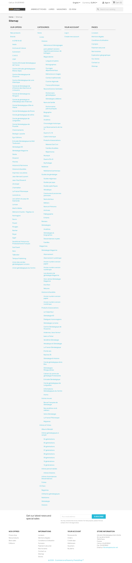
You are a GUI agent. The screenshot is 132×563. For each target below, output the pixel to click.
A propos (95, 44)
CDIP (14, 59)
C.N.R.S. (15, 56)
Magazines (62, 9)
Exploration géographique (101, 55)
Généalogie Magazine (20, 151)
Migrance (47, 421)
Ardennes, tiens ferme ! (52, 333)
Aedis (14, 44)
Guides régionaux (50, 179)
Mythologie (48, 163)
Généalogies (46, 225)
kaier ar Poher (49, 336)
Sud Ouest (16, 247)
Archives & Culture (19, 48)
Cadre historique (50, 137)
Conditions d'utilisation (100, 40)
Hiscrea (15, 162)
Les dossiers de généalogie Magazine (51, 274)
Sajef (14, 238)
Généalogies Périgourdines (49, 369)
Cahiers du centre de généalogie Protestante (52, 375)
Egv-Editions (17, 137)
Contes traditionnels (53, 78)
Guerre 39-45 (48, 159)
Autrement (16, 52)
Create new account (71, 37)
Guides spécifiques (51, 186)
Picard (14, 223)
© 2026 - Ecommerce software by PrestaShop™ (66, 560)
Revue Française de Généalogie (51, 403)
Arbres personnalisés (49, 469)
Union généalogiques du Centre (23, 268)
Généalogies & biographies (49, 234)
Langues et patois (52, 61)
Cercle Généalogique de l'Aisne (23, 111)
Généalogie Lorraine (51, 323)
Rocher (15, 230)
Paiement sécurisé (98, 48)
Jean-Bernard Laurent (20, 177)
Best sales (12, 540)
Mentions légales (98, 37)
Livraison (95, 33)
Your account (74, 531)
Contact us (96, 63)
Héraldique (47, 190)
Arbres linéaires (49, 473)
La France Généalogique (52, 347)
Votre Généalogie (50, 414)
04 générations (49, 439)
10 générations (49, 461)
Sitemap (95, 66)
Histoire (44, 41)
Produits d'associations (52, 140)
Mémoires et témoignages (53, 45)
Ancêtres (47, 120)
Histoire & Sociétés (19, 169)
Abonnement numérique (52, 258)
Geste (14, 154)
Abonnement (48, 254)
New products (15, 33)
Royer (14, 234)
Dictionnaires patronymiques (51, 108)
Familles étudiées (52, 148)
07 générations (49, 450)
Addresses (71, 543)
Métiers (46, 116)
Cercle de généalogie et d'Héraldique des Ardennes (22, 101)
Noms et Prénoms (50, 207)
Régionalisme (48, 57)
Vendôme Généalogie (51, 340)
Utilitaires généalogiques (51, 494)
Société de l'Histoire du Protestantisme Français (21, 243)
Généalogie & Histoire (51, 358)
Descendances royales (52, 239)
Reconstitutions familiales (53, 89)
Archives (47, 210)
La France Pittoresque (20, 191)
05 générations (49, 443)
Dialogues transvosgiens (52, 319)
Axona (46, 395)
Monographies (51, 65)
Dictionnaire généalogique (51, 94)
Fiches (44, 482)
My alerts (71, 549)
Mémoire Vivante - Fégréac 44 (23, 212)
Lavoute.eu (16, 195)
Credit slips (72, 540)
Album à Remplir (47, 429)
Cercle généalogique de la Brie (23, 115)
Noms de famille (49, 102)
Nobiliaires (45, 498)
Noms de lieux (49, 199)
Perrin (14, 219)
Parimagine (16, 216)
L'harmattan (16, 188)
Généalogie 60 (17, 147)
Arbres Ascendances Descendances (49, 478)
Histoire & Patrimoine (20, 165)
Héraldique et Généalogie (53, 344)
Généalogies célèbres (53, 99)
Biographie (47, 112)
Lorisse (15, 205)
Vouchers (71, 546)
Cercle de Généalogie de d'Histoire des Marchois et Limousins (21, 88)
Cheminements (18, 130)
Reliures (47, 288)
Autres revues (47, 398)
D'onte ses (47, 351)
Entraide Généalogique (52, 379)
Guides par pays (49, 182)
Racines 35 (47, 355)
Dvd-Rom (47, 285)
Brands (12, 37)
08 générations (49, 454)
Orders (70, 538)
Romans (44, 221)
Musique (47, 156)
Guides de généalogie (49, 174)
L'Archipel (15, 184)
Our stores (95, 59)
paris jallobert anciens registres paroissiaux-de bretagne (52, 51)
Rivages (15, 227)
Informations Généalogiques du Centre (53, 390)
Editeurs (12, 543)
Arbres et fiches (38, 9)
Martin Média (17, 208)
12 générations (49, 465)
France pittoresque (53, 85)
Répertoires (50, 152)
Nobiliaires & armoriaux (52, 171)
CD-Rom (72, 9)
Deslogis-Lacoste (18, 134)
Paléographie (48, 214)
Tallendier (15, 255)
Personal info (72, 535)
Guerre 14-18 (48, 133)
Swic (14, 251)
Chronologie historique (52, 123)
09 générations (49, 458)
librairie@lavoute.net (110, 547)
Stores (40, 557)
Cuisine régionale (52, 81)
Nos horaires (96, 51)
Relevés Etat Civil (52, 144)
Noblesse (45, 167)
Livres (51, 9)
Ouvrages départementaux (52, 69)
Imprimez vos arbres (19, 173)
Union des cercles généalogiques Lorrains (20, 263)
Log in (66, 33)
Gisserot (15, 158)
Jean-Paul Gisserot (19, 180)
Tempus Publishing (19, 258)
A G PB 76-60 (17, 41)
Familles (46, 242)
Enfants (46, 218)
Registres (45, 490)
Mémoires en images (53, 74)
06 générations (49, 447)
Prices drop (13, 535)
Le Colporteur (49, 312)
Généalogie (46, 501)
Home (39, 33)
